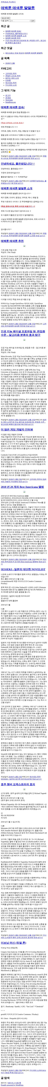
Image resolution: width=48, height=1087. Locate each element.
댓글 (9, 100)
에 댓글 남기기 (26, 158)
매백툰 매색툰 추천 (13, 38)
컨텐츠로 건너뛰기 (8, 2)
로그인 (8, 95)
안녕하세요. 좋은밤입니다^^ (16, 33)
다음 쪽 (18, 1083)
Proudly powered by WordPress (12, 1085)
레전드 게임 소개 (12, 78)
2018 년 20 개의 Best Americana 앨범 (22, 486)
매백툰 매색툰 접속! (13, 31)
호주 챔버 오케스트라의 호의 (18, 784)
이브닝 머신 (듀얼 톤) (13, 942)
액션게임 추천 (11, 83)
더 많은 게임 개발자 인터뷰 (17, 429)
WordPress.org (10, 102)
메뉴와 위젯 (5, 18)
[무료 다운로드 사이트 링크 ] (12, 123)
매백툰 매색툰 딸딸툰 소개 (15, 36)
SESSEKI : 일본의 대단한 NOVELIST (23, 569)
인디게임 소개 (11, 85)
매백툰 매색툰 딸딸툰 (18, 8)
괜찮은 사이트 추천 (13, 76)
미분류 (8, 80)
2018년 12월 (10, 63)
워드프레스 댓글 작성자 (14, 53)
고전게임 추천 (11, 73)
